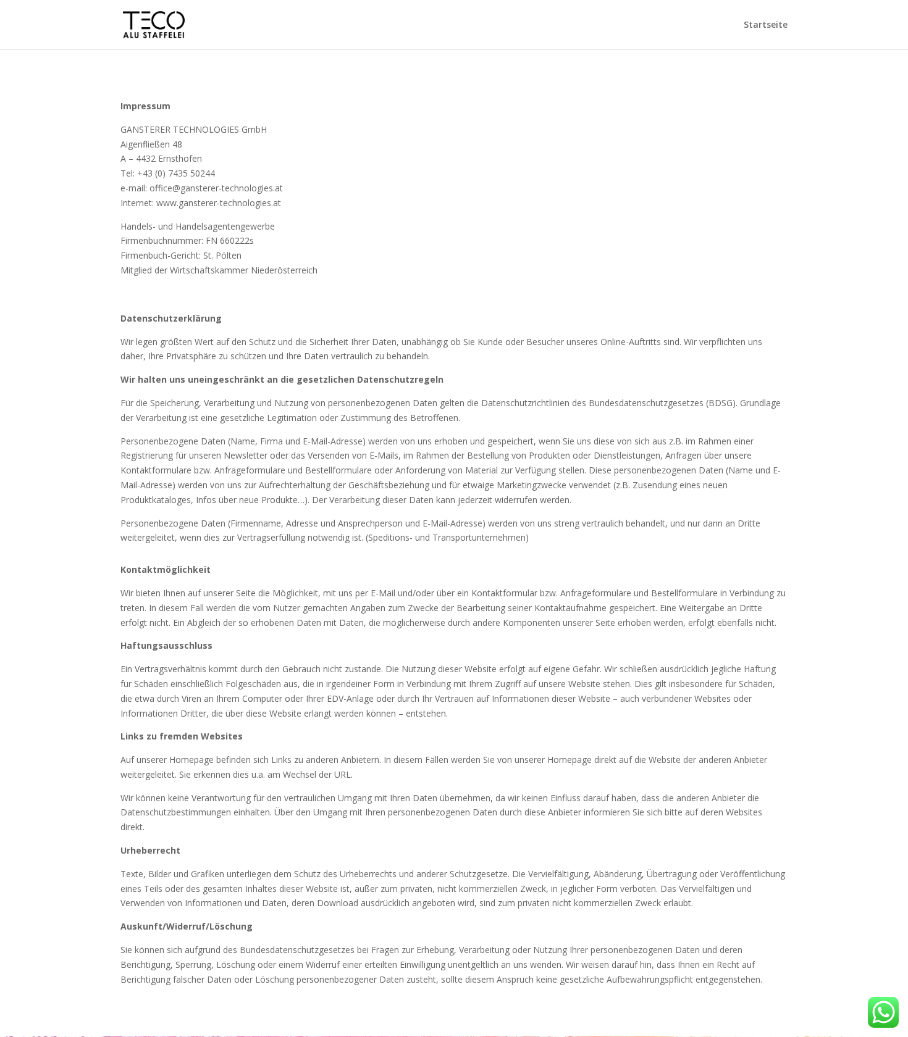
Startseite (766, 25)
